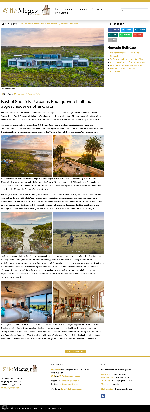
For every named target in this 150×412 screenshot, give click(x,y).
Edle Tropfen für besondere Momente (126, 65)
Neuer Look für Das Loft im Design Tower (127, 62)
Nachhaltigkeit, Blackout (121, 381)
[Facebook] (103, 396)
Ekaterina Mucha (34, 94)
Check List (105, 381)
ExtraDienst (106, 374)
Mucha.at (105, 384)
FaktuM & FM (107, 378)
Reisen (10, 94)
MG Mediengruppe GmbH (69, 376)
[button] (69, 9)
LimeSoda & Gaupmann (71, 389)
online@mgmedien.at (70, 381)
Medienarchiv (107, 389)
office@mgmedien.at (10, 388)
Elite (4, 23)
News (14, 23)
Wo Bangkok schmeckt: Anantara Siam (126, 59)
